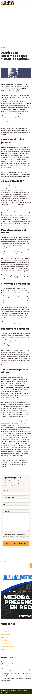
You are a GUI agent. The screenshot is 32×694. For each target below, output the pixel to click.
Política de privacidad (8, 690)
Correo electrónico (9, 497)
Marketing (4, 640)
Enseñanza (4, 637)
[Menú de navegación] (29, 3)
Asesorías (4, 629)
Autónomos (5, 632)
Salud (3, 649)
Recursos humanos (7, 646)
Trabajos (4, 652)
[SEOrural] (7, 3)
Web (4, 504)
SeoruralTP (7, 62)
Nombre (6, 490)
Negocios (4, 643)
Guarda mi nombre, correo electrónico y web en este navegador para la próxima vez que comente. (16, 537)
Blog (7, 692)
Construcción (5, 634)
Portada (3, 46)
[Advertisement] (16, 23)
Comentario (7, 511)
